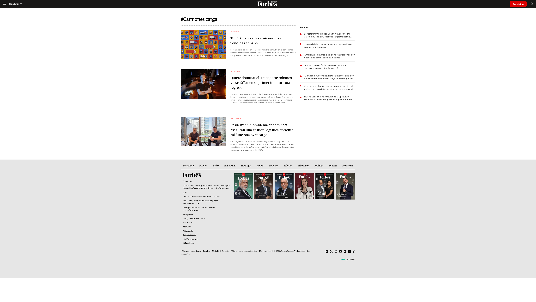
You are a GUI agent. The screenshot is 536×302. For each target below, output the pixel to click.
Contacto (225, 251)
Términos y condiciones (191, 251)
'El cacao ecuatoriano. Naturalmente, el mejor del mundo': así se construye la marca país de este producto (329, 77)
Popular (304, 27)
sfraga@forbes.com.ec (191, 210)
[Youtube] (340, 252)
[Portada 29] (284, 186)
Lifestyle (288, 166)
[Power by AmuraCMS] (348, 259)
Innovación (229, 166)
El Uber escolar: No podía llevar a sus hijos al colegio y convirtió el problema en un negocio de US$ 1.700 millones (329, 88)
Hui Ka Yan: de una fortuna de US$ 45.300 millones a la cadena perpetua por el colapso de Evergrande (329, 98)
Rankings (319, 166)
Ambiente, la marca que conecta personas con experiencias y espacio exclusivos (329, 56)
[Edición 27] (325, 186)
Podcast (203, 166)
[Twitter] (331, 252)
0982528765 (188, 231)
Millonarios (303, 166)
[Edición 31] (243, 186)
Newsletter (347, 166)
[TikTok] (354, 252)
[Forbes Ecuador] (268, 3)
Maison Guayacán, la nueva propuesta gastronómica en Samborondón (325, 66)
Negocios (273, 166)
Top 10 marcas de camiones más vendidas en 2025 (255, 41)
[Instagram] (336, 252)
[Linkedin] (345, 252)
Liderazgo (246, 166)
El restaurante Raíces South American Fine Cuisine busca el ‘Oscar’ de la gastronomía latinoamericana (327, 35)
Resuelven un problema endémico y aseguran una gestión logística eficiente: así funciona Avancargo (262, 130)
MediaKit (215, 251)
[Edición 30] (263, 186)
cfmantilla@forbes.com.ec (210, 197)
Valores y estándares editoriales (244, 251)
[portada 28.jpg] (304, 186)
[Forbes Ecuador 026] (345, 186)
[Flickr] (349, 252)
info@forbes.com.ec (222, 188)
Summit (333, 166)
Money (260, 166)
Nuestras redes (265, 251)
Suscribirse (518, 4)
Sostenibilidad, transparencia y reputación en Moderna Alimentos (328, 46)
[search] (532, 4)
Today (216, 166)
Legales (206, 251)
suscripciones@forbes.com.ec (194, 219)
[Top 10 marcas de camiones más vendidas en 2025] (203, 44)
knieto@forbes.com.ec (191, 203)
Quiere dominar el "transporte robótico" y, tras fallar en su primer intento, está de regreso (262, 82)
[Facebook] (327, 252)
